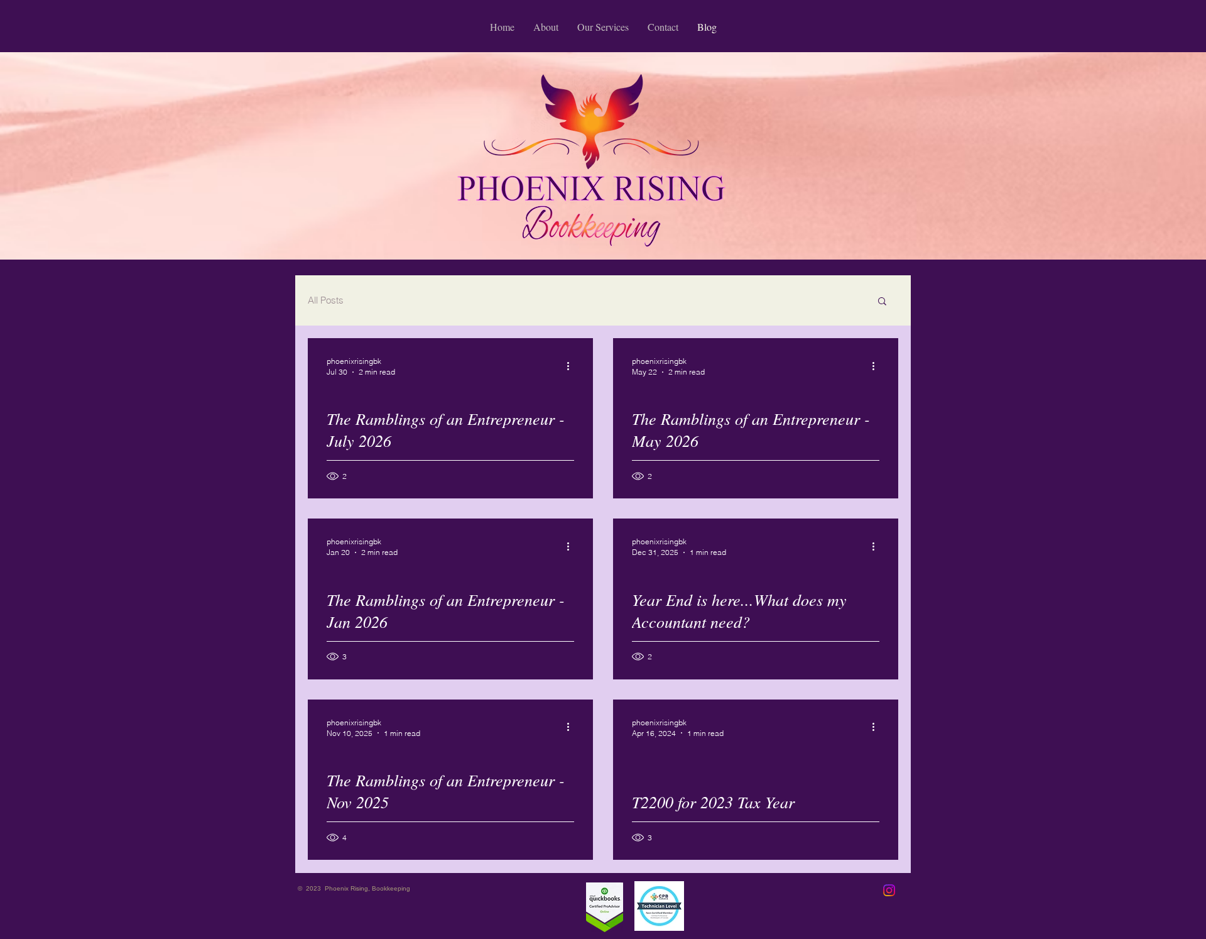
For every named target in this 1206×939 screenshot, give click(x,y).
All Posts (326, 300)
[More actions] (572, 365)
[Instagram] (889, 890)
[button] (882, 302)
